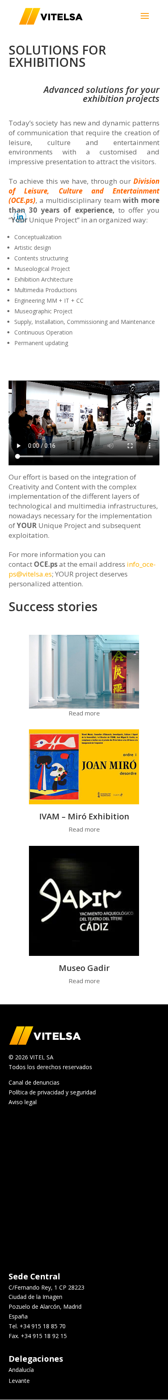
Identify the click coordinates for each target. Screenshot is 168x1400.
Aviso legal (23, 1102)
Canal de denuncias (34, 1082)
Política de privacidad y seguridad (52, 1092)
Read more (84, 713)
